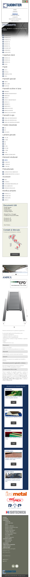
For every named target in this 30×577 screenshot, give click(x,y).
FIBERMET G (7, 104)
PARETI (6, 524)
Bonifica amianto (9, 191)
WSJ (5, 128)
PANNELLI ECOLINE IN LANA (11, 527)
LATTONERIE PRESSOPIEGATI (11, 183)
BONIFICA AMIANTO (9, 537)
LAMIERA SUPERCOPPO (9, 154)
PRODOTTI (15, 13)
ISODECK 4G (7, 60)
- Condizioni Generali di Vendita (11, 215)
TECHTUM (6, 86)
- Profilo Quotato (7, 207)
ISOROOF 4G (7, 44)
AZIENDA (15, 11)
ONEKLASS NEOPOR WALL (10, 120)
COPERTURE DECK (9, 523)
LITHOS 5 (6, 97)
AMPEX (5, 30)
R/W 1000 (6, 148)
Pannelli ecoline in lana (11, 88)
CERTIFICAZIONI (15, 15)
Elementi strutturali (10, 157)
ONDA (5, 76)
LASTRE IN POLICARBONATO (11, 172)
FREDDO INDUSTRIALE (10, 530)
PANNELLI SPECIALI (9, 525)
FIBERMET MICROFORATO (10, 93)
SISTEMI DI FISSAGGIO (9, 188)
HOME (15, 9)
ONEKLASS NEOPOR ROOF (10, 118)
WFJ (5, 130)
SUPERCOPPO (7, 52)
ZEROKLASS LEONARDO (10, 112)
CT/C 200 (6, 137)
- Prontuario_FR (7, 220)
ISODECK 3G (7, 58)
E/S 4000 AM (7, 162)
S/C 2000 (6, 150)
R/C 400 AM (6, 166)
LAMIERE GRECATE (9, 531)
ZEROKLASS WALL (8, 108)
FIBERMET (6, 91)
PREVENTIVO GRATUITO (15, 19)
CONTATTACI (15, 254)
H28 (5, 144)
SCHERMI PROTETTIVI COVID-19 (11, 174)
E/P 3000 (6, 139)
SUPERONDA (7, 50)
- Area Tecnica (6, 225)
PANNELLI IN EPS (9, 528)
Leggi (13, 402)
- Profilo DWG (6, 208)
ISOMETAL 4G (7, 37)
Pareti (4, 67)
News (5, 561)
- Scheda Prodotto (7, 210)
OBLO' (5, 179)
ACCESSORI (7, 535)
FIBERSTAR (6, 95)
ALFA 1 (5, 69)
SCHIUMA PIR (8, 541)
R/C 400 (5, 146)
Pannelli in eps (8, 115)
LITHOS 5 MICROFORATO (10, 100)
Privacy (6, 559)
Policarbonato (8, 169)
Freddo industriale (9, 125)
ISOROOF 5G (7, 46)
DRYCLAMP (7, 83)
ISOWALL (6, 72)
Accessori (6, 177)
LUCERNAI (6, 181)
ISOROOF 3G (7, 41)
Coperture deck (8, 55)
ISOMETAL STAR (8, 74)
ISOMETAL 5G (7, 39)
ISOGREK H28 (7, 48)
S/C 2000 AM (7, 164)
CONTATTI (15, 17)
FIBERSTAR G (7, 106)
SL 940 (5, 152)
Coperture (6, 33)
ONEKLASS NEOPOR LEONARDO (12, 122)
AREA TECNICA (15, 20)
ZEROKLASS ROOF (8, 110)
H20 (5, 142)
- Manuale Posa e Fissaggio (9, 214)
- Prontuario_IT (7, 218)
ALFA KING (6, 132)
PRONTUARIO (7, 547)
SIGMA (5, 64)
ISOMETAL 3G (7, 35)
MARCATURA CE (8, 540)
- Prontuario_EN (7, 219)
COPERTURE (7, 521)
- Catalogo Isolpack (8, 211)
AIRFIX (6, 81)
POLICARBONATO (8, 186)
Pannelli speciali (9, 79)
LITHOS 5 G (6, 102)
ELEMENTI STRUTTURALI (20, 28)
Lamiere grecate (9, 135)
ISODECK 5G (7, 62)
